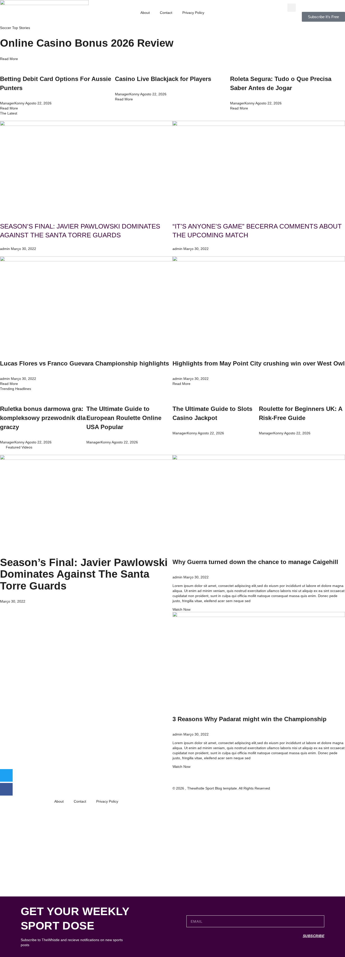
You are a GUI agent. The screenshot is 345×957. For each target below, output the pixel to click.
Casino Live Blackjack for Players (163, 78)
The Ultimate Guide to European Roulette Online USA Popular (123, 417)
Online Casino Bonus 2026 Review (87, 43)
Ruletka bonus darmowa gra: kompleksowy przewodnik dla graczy (43, 417)
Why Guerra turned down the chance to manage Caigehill (255, 561)
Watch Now (181, 609)
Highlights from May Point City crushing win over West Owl (259, 363)
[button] (291, 8)
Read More (9, 59)
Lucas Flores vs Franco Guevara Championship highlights (84, 363)
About (145, 13)
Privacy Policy (193, 13)
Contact (166, 13)
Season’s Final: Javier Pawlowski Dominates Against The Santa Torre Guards (84, 574)
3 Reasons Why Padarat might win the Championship (250, 719)
